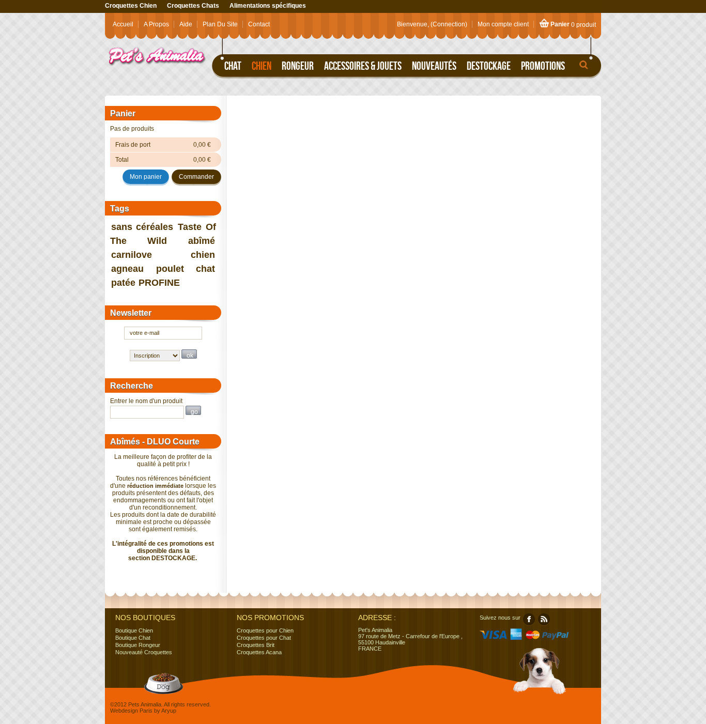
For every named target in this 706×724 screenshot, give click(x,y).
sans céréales (142, 227)
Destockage (489, 65)
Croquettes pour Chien (265, 630)
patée (123, 283)
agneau (127, 269)
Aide (185, 24)
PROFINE (159, 283)
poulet (170, 269)
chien (203, 255)
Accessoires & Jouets (363, 65)
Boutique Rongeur (137, 645)
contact (259, 24)
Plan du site (220, 24)
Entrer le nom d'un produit (146, 401)
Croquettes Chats (193, 5)
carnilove (131, 255)
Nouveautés (434, 65)
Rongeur (298, 65)
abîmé (201, 241)
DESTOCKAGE (173, 558)
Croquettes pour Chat (264, 638)
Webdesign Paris (131, 710)
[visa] (494, 638)
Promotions (543, 65)
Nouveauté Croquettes (143, 652)
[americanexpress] (516, 638)
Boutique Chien (134, 630)
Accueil (123, 24)
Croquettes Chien (131, 5)
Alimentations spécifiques (267, 5)
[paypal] (556, 638)
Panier (560, 24)
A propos (156, 24)
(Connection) (449, 24)
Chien (261, 65)
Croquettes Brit (255, 645)
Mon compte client (503, 24)
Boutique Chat (132, 638)
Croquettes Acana (259, 652)
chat (205, 269)
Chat (232, 65)
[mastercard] (532, 638)
